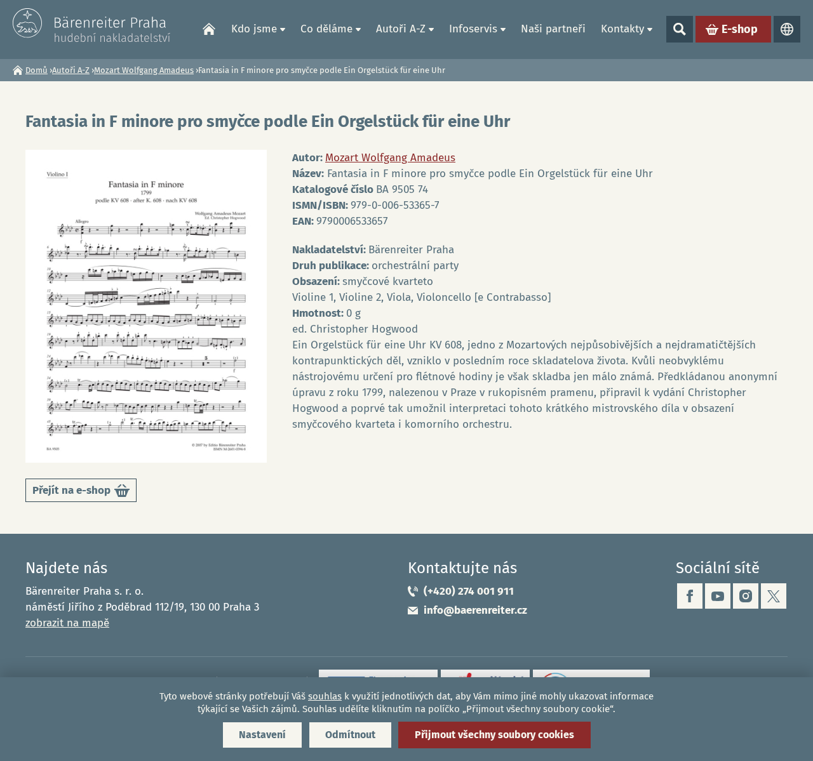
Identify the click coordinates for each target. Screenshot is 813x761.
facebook (689, 596)
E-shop (740, 29)
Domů (209, 29)
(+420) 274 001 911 (469, 591)
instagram (745, 596)
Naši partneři (553, 29)
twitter (773, 596)
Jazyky (787, 29)
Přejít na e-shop (80, 493)
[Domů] (92, 25)
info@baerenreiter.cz (475, 610)
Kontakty (622, 29)
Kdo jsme (254, 29)
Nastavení (262, 735)
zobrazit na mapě (67, 623)
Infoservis (473, 29)
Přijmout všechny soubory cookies (494, 735)
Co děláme (326, 29)
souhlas (325, 696)
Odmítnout (350, 735)
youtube (717, 596)
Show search (679, 29)
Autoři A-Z (401, 29)
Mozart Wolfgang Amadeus (144, 70)
